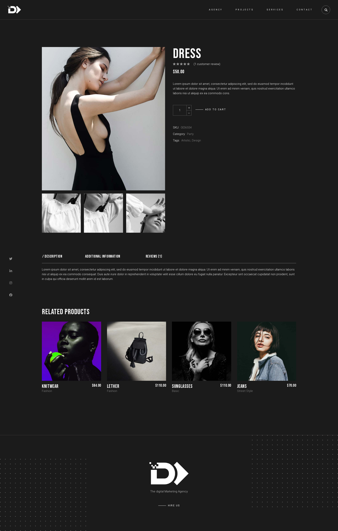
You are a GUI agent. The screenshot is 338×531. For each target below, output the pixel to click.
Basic (175, 391)
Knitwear (50, 386)
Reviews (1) (154, 256)
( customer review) (207, 64)
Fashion (47, 391)
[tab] (54, 256)
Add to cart (215, 109)
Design (196, 140)
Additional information (102, 256)
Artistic (186, 140)
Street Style (245, 391)
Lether (113, 386)
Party (190, 134)
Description (53, 256)
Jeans (242, 386)
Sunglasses (182, 386)
